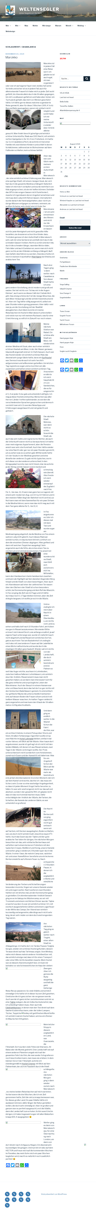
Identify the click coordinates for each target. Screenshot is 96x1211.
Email (62, 218)
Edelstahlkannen (13, 1008)
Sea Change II (65, 293)
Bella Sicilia (64, 102)
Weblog (80, 26)
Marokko (11, 57)
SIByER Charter (66, 289)
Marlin (62, 271)
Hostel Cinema (28, 1064)
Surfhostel (47, 358)
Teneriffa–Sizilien (66, 106)
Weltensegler (39, 9)
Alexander (64, 205)
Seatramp (64, 258)
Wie (16, 26)
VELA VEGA (64, 93)
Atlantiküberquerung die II (70, 110)
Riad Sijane (36, 257)
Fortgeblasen (65, 262)
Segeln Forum (65, 316)
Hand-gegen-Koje (67, 342)
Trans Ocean (65, 311)
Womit (68, 26)
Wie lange (46, 26)
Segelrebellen (65, 298)
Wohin (35, 26)
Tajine (12, 1002)
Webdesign (10, 31)
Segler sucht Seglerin (68, 351)
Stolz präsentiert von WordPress (54, 1194)
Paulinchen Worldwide (68, 266)
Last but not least (67, 97)
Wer (7, 26)
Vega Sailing (64, 284)
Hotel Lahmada (26, 739)
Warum (58, 26)
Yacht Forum (65, 320)
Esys (62, 347)
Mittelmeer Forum (67, 324)
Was (26, 26)
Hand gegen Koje (66, 338)
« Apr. (66, 176)
